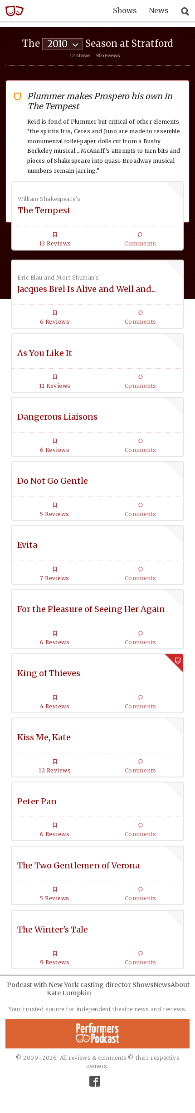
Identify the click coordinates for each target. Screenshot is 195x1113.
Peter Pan (37, 801)
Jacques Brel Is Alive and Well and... (86, 289)
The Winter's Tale (52, 929)
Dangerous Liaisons (57, 416)
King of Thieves (48, 673)
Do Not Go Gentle (52, 481)
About (180, 985)
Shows (125, 10)
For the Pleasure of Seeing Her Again (91, 609)
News (159, 10)
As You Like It (44, 353)
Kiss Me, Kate (44, 737)
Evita (27, 545)
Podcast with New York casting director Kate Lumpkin (69, 989)
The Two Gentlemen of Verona (78, 865)
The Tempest (44, 210)
